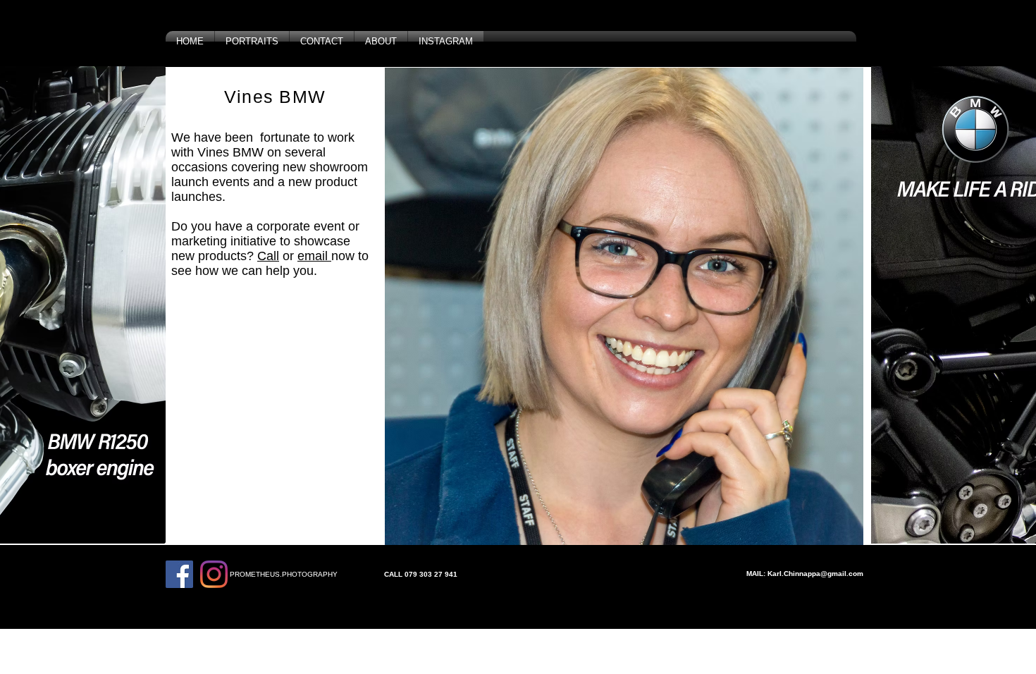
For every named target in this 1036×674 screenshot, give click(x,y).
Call (268, 256)
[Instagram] (214, 574)
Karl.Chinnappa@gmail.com (815, 573)
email (314, 256)
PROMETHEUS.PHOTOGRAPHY (284, 574)
